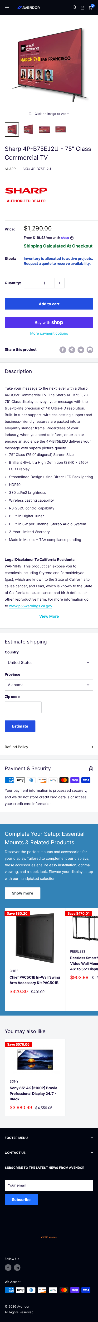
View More (49, 616)
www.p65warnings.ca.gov (30, 606)
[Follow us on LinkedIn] (17, 1267)
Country (12, 652)
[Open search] (75, 7)
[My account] (82, 7)
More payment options (49, 333)
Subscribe (21, 1199)
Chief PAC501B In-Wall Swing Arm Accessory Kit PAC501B (35, 980)
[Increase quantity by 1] (59, 283)
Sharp (10, 169)
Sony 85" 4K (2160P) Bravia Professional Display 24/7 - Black (33, 1093)
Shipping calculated (45, 245)
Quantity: (13, 283)
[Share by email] (90, 349)
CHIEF (14, 971)
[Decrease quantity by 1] (29, 283)
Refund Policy (16, 747)
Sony (14, 1081)
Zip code (12, 696)
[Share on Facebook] (62, 349)
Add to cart (49, 303)
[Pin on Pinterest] (72, 349)
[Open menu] (7, 7)
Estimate (20, 726)
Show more (22, 893)
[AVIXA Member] (49, 1237)
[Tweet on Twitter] (81, 349)
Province (12, 674)
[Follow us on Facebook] (8, 1267)
